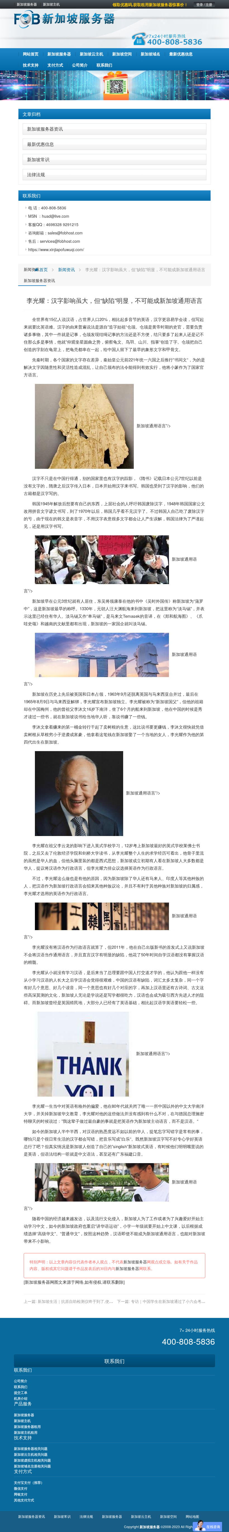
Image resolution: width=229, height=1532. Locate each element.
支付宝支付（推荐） (29, 1482)
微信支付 (20, 1488)
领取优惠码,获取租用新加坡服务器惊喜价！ (150, 4)
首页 (43, 269)
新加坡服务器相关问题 (30, 1448)
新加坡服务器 (27, 4)
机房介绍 (20, 1398)
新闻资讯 (31, 269)
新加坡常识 (38, 159)
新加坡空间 (168, 1516)
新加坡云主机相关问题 (30, 1454)
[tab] (114, 114)
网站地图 (192, 1516)
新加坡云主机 (141, 1516)
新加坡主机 (51, 4)
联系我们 (114, 1360)
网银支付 (20, 1494)
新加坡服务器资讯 (45, 129)
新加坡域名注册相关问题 (32, 1466)
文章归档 (31, 114)
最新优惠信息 (40, 144)
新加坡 (38, 601)
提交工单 (20, 1392)
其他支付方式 (24, 1499)
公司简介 (20, 1380)
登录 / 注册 (204, 4)
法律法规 (36, 174)
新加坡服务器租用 (27, 1426)
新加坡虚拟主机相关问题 (32, 1460)
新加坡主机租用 (25, 1432)
